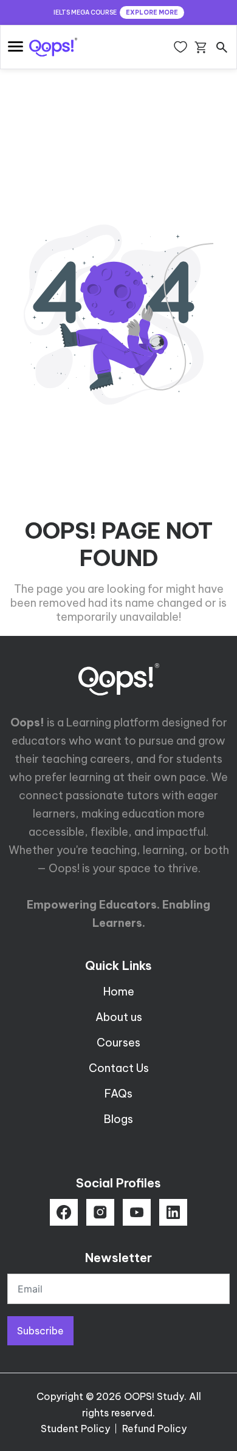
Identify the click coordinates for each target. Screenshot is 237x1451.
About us (118, 1017)
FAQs (118, 1094)
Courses (118, 1043)
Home (118, 992)
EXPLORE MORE (152, 12)
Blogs (118, 1119)
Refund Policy (154, 1428)
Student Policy (75, 1428)
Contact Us (119, 1068)
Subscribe (40, 1331)
